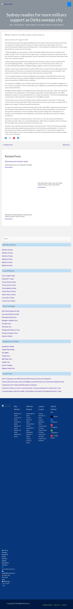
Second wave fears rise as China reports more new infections (50, 184)
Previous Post (7, 145)
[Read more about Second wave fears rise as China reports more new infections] (53, 170)
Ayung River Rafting (8, 346)
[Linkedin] (18, 138)
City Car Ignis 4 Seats (8, 276)
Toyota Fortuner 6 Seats (41, 416)
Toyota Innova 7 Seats (9, 285)
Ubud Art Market (7, 336)
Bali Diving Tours (7, 359)
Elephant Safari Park (8, 368)
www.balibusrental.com (8, 569)
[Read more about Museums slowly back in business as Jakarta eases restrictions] (20, 202)
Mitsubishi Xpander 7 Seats (29, 434)
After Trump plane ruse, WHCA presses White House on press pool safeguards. (26, 379)
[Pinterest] (14, 138)
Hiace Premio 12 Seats (9, 294)
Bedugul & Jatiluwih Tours (10, 320)
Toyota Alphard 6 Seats (9, 288)
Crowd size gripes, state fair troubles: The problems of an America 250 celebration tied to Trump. (31, 391)
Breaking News (9, 167)
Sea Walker (5, 353)
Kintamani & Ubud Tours (9, 317)
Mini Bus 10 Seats (7, 250)
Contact (64, 605)
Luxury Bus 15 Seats (8, 298)
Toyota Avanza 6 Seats (9, 282)
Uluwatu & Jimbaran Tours (10, 333)
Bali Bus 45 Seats (7, 265)
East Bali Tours (6, 323)
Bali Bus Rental (47, 605)
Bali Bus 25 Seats (7, 259)
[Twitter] (10, 138)
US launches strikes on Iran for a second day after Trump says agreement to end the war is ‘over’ (31, 388)
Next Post (67, 145)
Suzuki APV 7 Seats (8, 279)
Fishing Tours (6, 356)
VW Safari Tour (7, 327)
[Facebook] (6, 138)
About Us (57, 605)
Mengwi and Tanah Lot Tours (11, 330)
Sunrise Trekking (7, 365)
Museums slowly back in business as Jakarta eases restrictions (18, 215)
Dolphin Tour (6, 362)
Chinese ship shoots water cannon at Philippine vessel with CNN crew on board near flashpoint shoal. (33, 382)
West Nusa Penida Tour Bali (10, 311)
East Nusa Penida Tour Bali (10, 314)
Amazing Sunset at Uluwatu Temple (18, 165)
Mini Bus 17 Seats (7, 256)
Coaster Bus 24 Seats (8, 301)
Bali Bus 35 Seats (7, 262)
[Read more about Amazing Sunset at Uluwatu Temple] (16, 161)
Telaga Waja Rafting (8, 349)
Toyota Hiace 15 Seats (9, 291)
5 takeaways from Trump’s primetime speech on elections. (19, 385)
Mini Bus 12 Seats (7, 253)
